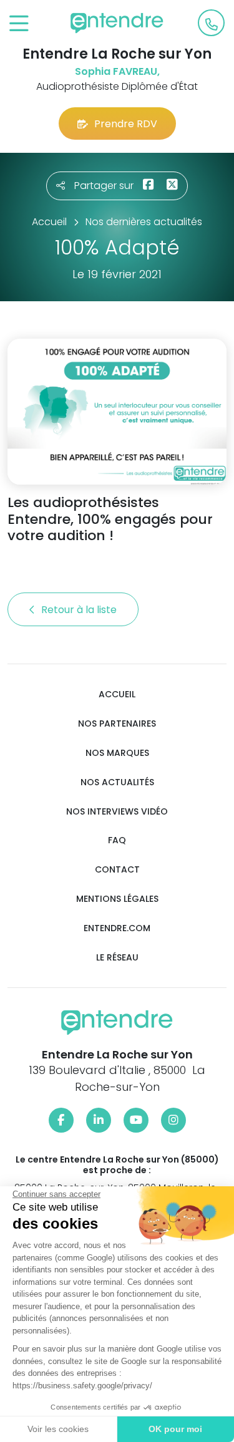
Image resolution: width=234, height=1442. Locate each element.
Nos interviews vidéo (117, 811)
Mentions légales (117, 899)
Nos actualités (117, 782)
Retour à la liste (80, 609)
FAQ (117, 840)
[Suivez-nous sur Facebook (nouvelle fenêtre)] (61, 1120)
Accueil (117, 694)
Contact (117, 869)
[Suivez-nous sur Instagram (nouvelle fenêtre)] (173, 1120)
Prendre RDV (125, 124)
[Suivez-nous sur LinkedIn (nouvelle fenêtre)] (98, 1120)
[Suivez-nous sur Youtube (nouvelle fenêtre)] (136, 1120)
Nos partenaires (117, 724)
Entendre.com (117, 928)
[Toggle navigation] (19, 24)
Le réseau (117, 957)
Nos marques (117, 753)
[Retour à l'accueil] (117, 23)
